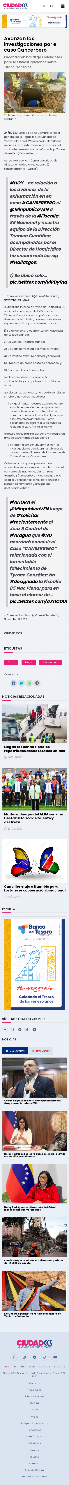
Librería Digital (34, 1436)
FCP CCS (44, 1366)
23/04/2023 (15, 828)
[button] (34, 964)
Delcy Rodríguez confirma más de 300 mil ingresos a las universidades (30, 1208)
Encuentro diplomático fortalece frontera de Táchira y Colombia (32, 1315)
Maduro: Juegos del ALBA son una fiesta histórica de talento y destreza (33, 818)
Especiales (34, 1430)
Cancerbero (51, 662)
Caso (11, 662)
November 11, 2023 (15, 619)
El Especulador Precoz (34, 1423)
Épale (32, 1366)
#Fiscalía (47, 216)
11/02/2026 (14, 757)
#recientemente (28, 522)
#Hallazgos (23, 262)
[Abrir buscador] (52, 6)
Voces (34, 1409)
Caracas (34, 1383)
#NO (46, 535)
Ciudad (34, 1457)
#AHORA (20, 502)
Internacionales (34, 1396)
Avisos (34, 1417)
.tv (14, 1366)
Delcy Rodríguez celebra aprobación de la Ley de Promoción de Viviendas (35, 1155)
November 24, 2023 (16, 300)
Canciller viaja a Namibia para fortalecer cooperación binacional (35, 888)
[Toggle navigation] (61, 6)
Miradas (34, 1450)
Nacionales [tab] (43, 1050)
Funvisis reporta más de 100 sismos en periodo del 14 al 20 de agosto (33, 1262)
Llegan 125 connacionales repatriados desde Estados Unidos (34, 749)
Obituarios (34, 1443)
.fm (22, 1366)
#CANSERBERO (38, 203)
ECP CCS (59, 1366)
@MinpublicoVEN (29, 209)
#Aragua (20, 535)
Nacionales (34, 1390)
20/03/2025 (15, 897)
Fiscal (28, 662)
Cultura (34, 1403)
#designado (24, 581)
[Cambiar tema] (44, 6)
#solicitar (27, 515)
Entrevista (34, 1463)
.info (6, 1366)
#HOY (16, 183)
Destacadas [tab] (17, 1050)
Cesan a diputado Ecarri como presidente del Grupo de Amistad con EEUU (32, 1102)
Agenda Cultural (34, 1470)
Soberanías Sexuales (34, 1476)
